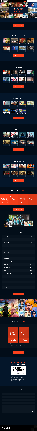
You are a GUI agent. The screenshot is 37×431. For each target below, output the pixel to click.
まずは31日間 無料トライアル (18, 25)
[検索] (23, 1)
